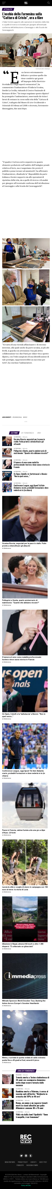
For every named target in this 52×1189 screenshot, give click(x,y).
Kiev (25, 417)
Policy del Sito (26, 1185)
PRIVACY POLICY (23, 1162)
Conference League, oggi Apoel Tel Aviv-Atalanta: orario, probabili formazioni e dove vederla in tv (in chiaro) (23, 773)
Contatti (33, 1162)
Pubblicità (20, 1165)
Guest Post (43, 1162)
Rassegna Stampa (32, 1165)
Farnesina (17, 417)
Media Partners (10, 1162)
